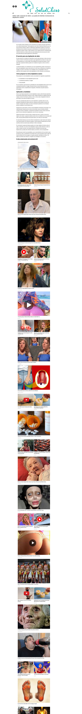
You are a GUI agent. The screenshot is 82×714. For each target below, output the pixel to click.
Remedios (31, 13)
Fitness (53, 13)
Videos (42, 13)
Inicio (28, 13)
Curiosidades (49, 13)
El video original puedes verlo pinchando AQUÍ (27, 139)
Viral (45, 13)
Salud (39, 13)
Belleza (35, 13)
